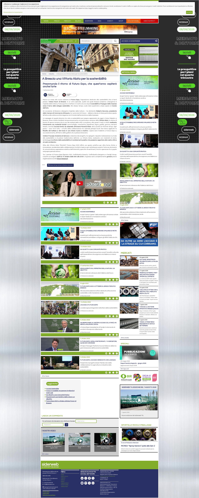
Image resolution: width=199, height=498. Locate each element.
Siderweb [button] (89, 21)
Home (44, 74)
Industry (51, 74)
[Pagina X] (93, 478)
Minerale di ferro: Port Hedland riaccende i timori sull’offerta (148, 274)
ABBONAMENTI (65, 483)
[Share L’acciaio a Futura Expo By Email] (106, 316)
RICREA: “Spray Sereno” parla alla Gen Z (138, 446)
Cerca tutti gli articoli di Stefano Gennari (61, 165)
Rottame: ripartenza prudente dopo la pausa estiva (149, 261)
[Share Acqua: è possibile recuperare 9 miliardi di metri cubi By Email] (106, 243)
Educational (133, 21)
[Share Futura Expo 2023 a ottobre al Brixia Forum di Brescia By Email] (106, 298)
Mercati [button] (67, 21)
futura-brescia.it (62, 158)
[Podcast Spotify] (85, 483)
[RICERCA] (115, 41)
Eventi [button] (110, 21)
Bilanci (78, 21)
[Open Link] (99, 29)
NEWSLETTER (64, 486)
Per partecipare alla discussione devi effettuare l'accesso (58, 421)
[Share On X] (111, 202)
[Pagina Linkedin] (82, 478)
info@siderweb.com (49, 484)
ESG (99, 21)
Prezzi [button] (56, 21)
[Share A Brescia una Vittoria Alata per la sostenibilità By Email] (104, 202)
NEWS (62, 474)
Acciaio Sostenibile (87, 211)
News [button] (46, 21)
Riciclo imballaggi (136, 425)
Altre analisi (125, 337)
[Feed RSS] (89, 483)
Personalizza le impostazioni (13, 12)
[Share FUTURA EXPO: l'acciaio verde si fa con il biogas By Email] (106, 372)
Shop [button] (121, 21)
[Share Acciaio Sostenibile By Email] (106, 224)
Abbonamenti (149, 21)
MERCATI (63, 478)
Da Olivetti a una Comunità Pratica (93, 249)
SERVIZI (63, 479)
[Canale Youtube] (82, 483)
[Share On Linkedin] (108, 202)
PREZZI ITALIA (64, 476)
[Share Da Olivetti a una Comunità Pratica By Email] (106, 262)
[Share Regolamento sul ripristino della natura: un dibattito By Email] (106, 280)
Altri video (45, 454)
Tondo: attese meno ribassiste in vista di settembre (147, 323)
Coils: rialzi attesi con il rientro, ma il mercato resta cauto (149, 291)
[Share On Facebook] (115, 202)
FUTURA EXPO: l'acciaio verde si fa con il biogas (98, 360)
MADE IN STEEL (65, 484)
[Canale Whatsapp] (93, 483)
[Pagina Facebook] (89, 478)
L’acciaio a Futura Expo (89, 305)
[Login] (66, 424)
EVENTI (62, 481)
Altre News (45, 376)
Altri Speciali (125, 369)
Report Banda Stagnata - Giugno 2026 (133, 363)
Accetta (189, 12)
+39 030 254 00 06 (48, 482)
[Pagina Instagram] (85, 478)
